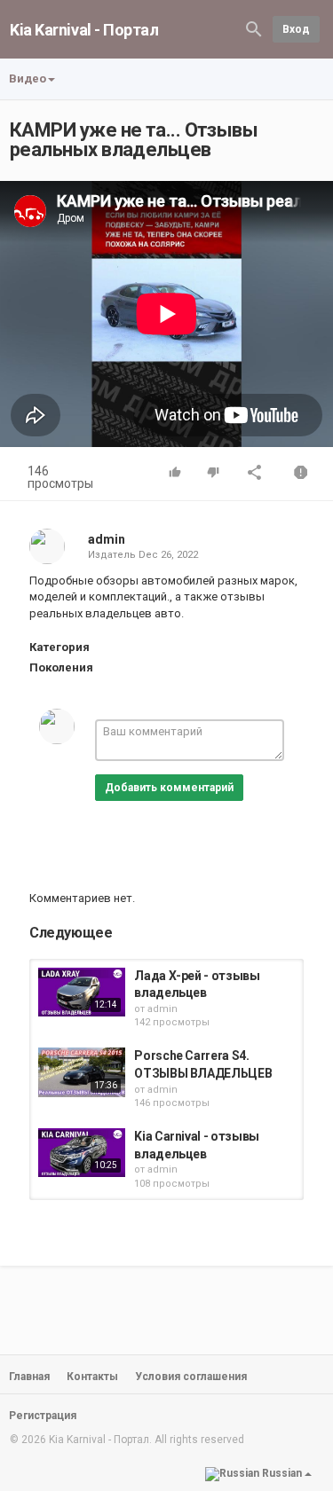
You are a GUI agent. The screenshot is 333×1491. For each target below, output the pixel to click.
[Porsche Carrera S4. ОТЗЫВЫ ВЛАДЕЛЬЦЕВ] (81, 1072)
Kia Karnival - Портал (84, 29)
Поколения (61, 667)
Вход (296, 29)
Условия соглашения (191, 1376)
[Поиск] (254, 27)
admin (106, 539)
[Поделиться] (255, 474)
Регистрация (42, 1415)
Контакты (92, 1376)
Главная (29, 1376)
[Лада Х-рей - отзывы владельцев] (81, 992)
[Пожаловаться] (301, 474)
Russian (282, 1473)
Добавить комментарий (169, 787)
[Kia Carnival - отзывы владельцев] (81, 1152)
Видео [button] (27, 78)
